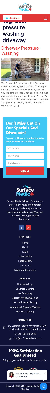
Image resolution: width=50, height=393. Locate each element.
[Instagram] (28, 227)
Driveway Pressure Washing (20, 50)
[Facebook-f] (21, 227)
